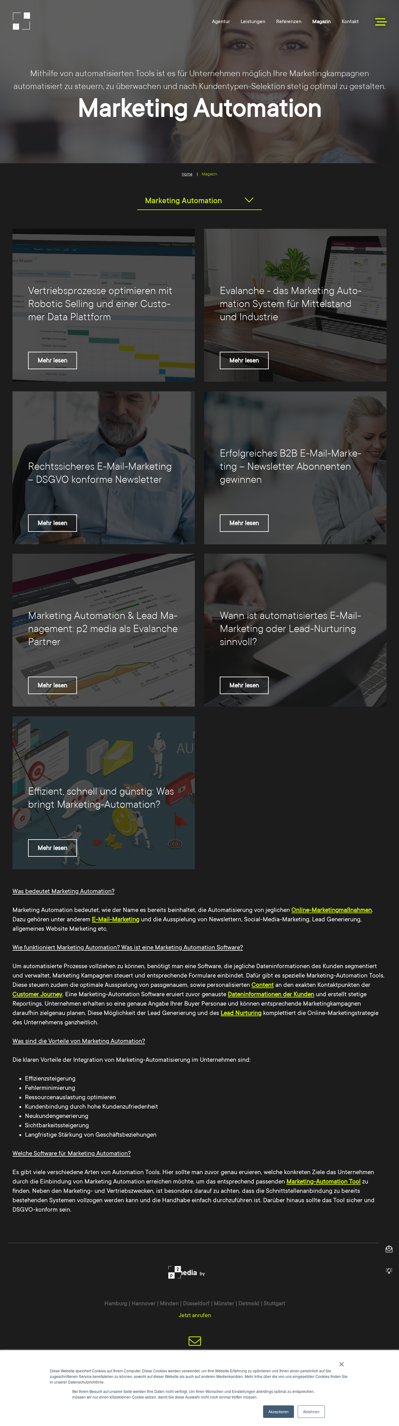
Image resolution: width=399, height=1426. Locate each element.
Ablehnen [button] (311, 1411)
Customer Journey (37, 994)
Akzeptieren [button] (278, 1411)
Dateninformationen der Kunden (271, 994)
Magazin (321, 21)
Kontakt (350, 21)
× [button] (341, 1362)
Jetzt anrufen (195, 1315)
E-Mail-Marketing (115, 919)
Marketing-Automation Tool (323, 1181)
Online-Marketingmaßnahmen (331, 910)
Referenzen (288, 21)
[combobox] (199, 200)
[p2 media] (55, 21)
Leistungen (253, 21)
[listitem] (103, 305)
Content (263, 985)
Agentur (221, 21)
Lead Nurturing (241, 1013)
